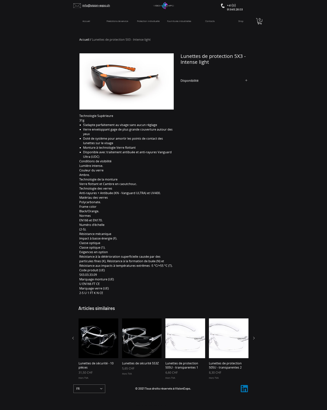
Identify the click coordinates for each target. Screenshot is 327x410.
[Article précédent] (73, 338)
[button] (259, 21)
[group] (163, 349)
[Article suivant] (254, 338)
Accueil (84, 39)
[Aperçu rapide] (98, 338)
